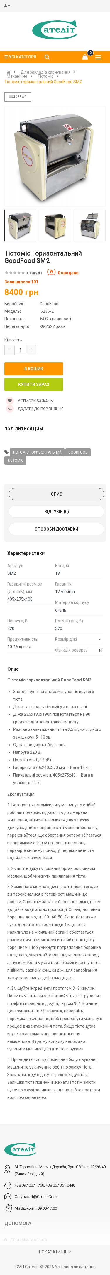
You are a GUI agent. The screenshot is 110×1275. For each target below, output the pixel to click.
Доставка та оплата (28, 1239)
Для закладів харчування (46, 72)
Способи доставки (56, 529)
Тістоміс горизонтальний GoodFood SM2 (43, 82)
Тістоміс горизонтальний (37, 452)
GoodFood (78, 452)
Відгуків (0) (56, 511)
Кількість (13, 340)
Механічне (17, 76)
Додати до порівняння (40, 409)
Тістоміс (45, 76)
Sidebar (19, 96)
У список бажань (35, 401)
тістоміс (15, 460)
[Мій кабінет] (8, 6)
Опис (56, 494)
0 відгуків (34, 273)
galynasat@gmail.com (36, 1196)
